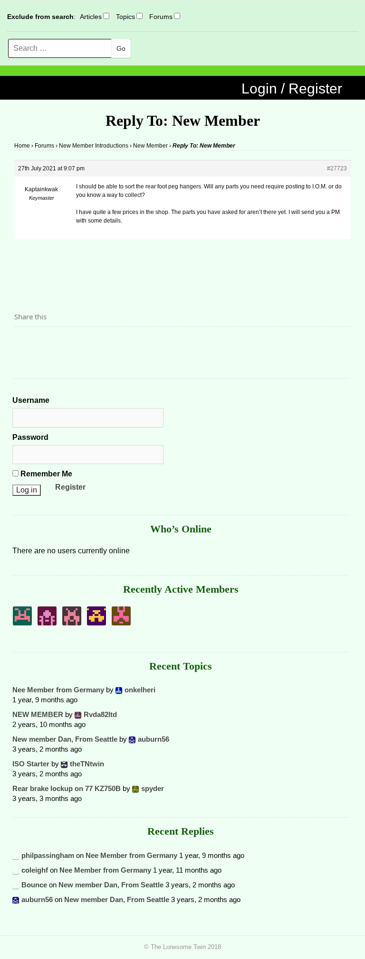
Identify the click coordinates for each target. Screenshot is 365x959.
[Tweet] (44, 343)
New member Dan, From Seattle (64, 739)
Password (30, 437)
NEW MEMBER (37, 714)
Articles (91, 16)
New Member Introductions (93, 145)
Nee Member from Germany (58, 690)
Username (30, 400)
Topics (125, 16)
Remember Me (45, 474)
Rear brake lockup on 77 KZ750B (66, 788)
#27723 (337, 168)
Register (70, 487)
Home (22, 145)
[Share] (24, 343)
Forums (161, 16)
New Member (150, 145)
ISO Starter (30, 764)
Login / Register (291, 88)
